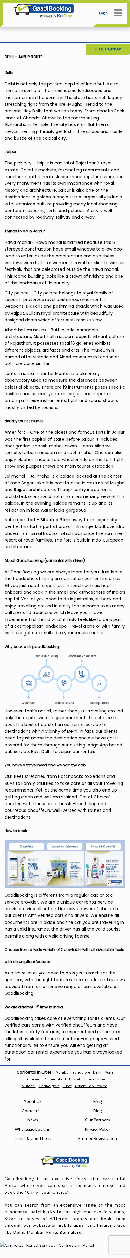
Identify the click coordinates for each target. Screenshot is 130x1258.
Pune (108, 1072)
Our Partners (97, 1119)
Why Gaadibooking (32, 1129)
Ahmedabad (55, 1079)
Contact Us (33, 1110)
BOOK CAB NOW (108, 49)
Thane (89, 1079)
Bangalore (81, 1072)
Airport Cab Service (91, 1086)
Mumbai (63, 1072)
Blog (97, 1110)
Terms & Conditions (32, 1138)
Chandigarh (49, 1086)
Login (103, 13)
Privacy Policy (97, 1129)
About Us (33, 1101)
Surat (67, 1086)
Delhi (97, 1072)
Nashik (75, 1079)
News (32, 1119)
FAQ (97, 1101)
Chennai (34, 1079)
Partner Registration (97, 1138)
